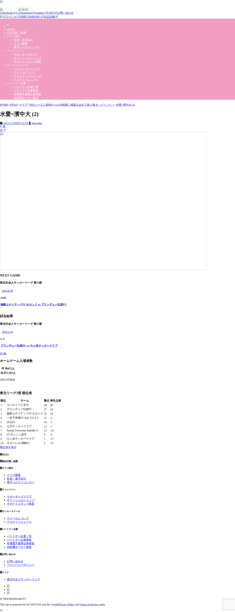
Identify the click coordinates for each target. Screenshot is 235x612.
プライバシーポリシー (20, 564)
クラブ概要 (21, 43)
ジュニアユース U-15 (26, 68)
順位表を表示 (8, 447)
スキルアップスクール (27, 76)
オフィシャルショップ (27, 57)
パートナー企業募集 (26, 90)
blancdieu (37, 123)
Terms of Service (89, 604)
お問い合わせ (15, 561)
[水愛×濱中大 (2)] (103, 269)
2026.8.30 (7, 290)
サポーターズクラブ (26, 54)
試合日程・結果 (16, 32)
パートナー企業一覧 (26, 86)
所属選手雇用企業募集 (27, 94)
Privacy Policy (67, 604)
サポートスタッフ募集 (27, 61)
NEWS (11, 29)
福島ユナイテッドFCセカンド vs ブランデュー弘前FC (34, 304)
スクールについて (25, 72)
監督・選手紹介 (23, 39)
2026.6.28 (7, 332)
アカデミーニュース (26, 79)
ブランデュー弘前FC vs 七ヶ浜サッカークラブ (29, 345)
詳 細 (3, 353)
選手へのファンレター (27, 47)
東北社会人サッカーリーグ (23, 579)
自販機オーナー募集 (26, 97)
